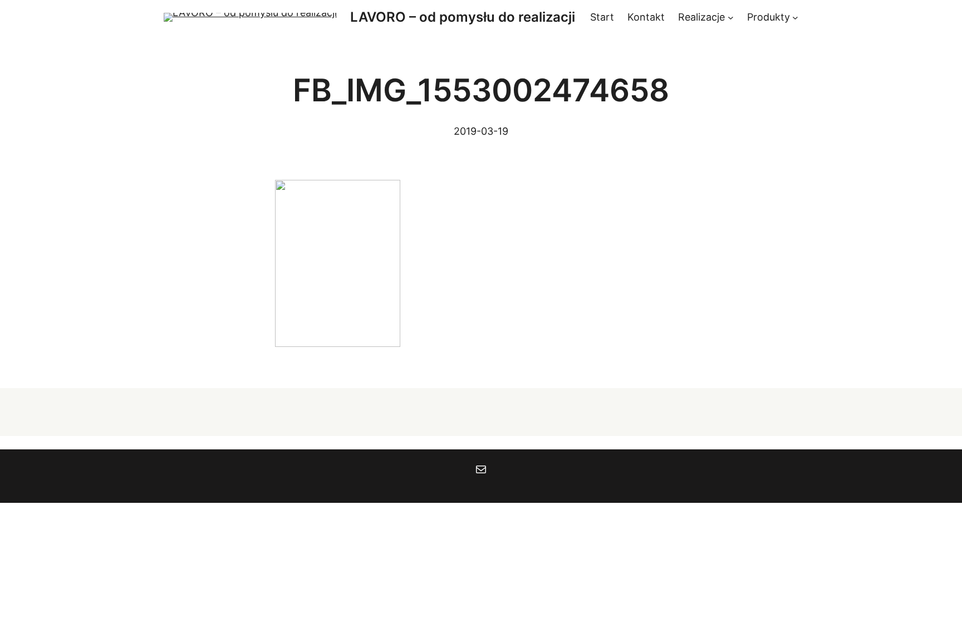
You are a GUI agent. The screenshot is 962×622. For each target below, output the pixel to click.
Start (602, 17)
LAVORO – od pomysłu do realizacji (462, 17)
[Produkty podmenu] (795, 17)
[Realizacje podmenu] (731, 17)
